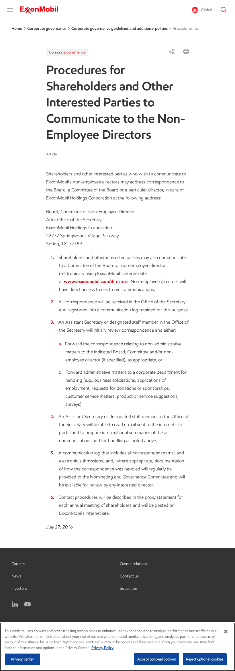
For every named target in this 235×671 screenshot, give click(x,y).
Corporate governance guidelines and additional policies (119, 28)
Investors (19, 588)
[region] (117, 646)
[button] (10, 10)
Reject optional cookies (205, 659)
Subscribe (128, 588)
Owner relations (134, 563)
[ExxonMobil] (42, 10)
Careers (18, 563)
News (16, 576)
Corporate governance (46, 28)
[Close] (226, 631)
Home (16, 28)
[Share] (172, 51)
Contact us (129, 576)
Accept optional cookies (156, 659)
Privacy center (22, 659)
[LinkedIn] (14, 604)
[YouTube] (27, 604)
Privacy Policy (102, 648)
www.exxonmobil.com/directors (96, 281)
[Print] (186, 51)
